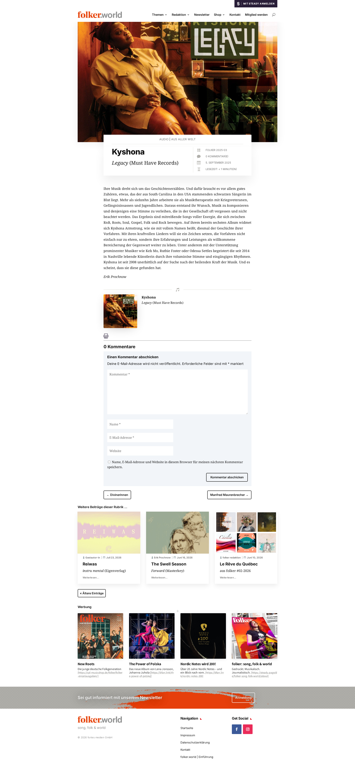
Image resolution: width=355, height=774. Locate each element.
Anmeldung (243, 697)
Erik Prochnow (162, 557)
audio (164, 139)
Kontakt (235, 14)
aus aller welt (183, 139)
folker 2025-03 (216, 150)
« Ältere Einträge (92, 593)
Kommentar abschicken (227, 477)
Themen (158, 14)
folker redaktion (232, 557)
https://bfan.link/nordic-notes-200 (202, 674)
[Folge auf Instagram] (248, 729)
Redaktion (179, 14)
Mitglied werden (256, 14)
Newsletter (201, 14)
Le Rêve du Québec (239, 564)
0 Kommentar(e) (217, 156)
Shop (217, 14)
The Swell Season (168, 564)
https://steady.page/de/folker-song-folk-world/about (254, 674)
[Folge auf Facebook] (236, 729)
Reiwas (90, 564)
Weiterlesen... (91, 577)
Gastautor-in (92, 557)
